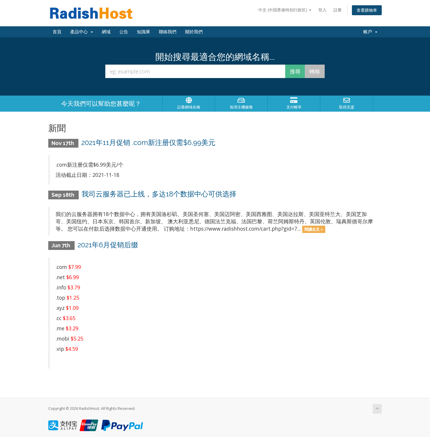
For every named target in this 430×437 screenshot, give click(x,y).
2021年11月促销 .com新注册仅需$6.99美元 (148, 142)
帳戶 (368, 31)
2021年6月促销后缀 (108, 245)
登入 (322, 10)
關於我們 (194, 31)
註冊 (337, 10)
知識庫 (143, 31)
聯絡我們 (167, 31)
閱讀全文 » (314, 229)
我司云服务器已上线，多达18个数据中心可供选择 (159, 194)
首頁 (57, 31)
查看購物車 (367, 10)
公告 (123, 31)
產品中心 (80, 31)
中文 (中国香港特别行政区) (283, 10)
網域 (106, 31)
